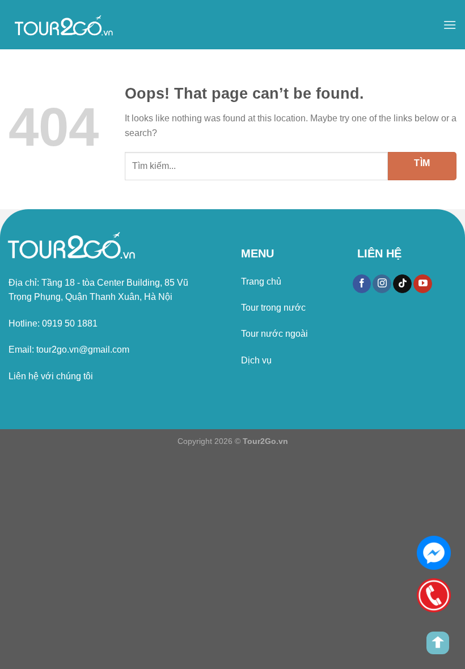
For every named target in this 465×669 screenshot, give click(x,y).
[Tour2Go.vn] (65, 25)
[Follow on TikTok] (402, 284)
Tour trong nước (273, 307)
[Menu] (449, 25)
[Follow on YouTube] (422, 284)
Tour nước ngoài (274, 333)
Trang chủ (261, 281)
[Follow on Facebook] (362, 284)
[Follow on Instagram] (382, 284)
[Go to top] (437, 643)
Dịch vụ (256, 360)
